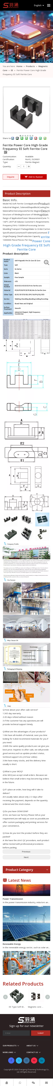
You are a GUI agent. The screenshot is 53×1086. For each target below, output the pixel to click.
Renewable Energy (12, 940)
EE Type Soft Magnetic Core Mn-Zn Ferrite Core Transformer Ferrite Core (17, 1006)
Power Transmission (13, 895)
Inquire (10, 176)
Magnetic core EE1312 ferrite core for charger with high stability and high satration (36, 1006)
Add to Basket (36, 176)
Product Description (18, 193)
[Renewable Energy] (26, 936)
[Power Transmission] (26, 891)
